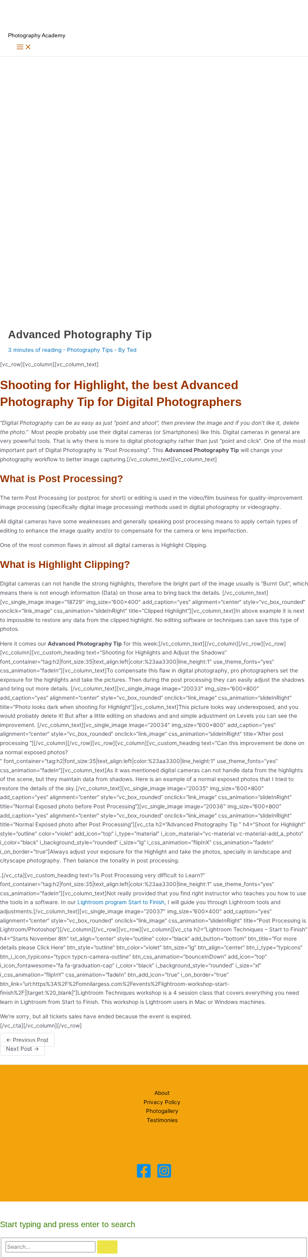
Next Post (22, 1048)
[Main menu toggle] (24, 47)
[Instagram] (164, 1176)
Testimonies (162, 1120)
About (162, 1093)
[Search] (107, 1247)
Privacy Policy (162, 1102)
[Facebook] (144, 1176)
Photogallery (162, 1111)
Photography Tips (90, 350)
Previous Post (27, 1039)
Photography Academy (36, 35)
